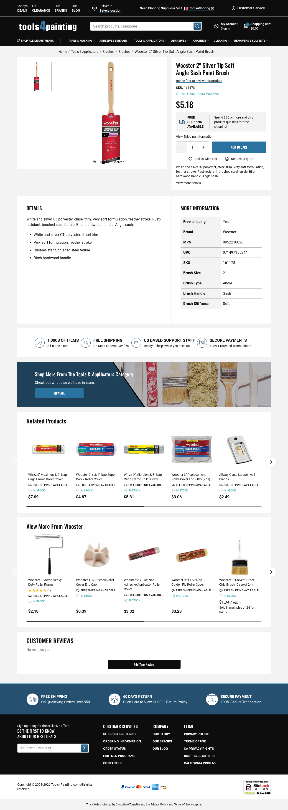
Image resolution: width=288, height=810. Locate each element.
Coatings (199, 40)
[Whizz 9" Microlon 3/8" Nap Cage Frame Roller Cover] (144, 449)
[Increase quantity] (203, 147)
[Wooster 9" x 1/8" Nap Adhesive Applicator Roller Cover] (144, 554)
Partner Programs (119, 756)
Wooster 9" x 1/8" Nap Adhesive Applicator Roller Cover (142, 584)
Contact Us (112, 763)
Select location (110, 10)
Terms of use (195, 741)
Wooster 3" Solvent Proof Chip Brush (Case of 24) (236, 582)
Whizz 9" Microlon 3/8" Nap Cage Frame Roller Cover (143, 477)
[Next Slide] (271, 462)
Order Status (114, 748)
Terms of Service (184, 804)
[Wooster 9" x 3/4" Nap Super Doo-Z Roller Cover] (96, 449)
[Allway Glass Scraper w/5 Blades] (239, 449)
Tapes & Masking (80, 40)
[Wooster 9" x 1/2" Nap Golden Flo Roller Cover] (191, 554)
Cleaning (220, 40)
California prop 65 (200, 763)
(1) (49, 590)
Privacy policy (196, 734)
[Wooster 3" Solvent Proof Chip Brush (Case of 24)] (239, 554)
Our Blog (160, 748)
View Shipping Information (194, 136)
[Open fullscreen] (111, 113)
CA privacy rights (199, 748)
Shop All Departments (37, 40)
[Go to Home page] (47, 26)
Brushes (108, 51)
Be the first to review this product (199, 81)
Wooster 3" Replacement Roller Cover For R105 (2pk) (190, 477)
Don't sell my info (199, 756)
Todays (22, 8)
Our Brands (162, 741)
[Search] (197, 26)
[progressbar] (144, 506)
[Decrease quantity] (181, 147)
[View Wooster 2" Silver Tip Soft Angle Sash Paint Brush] (36, 76)
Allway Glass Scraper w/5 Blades (237, 477)
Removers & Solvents (249, 40)
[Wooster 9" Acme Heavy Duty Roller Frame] (48, 554)
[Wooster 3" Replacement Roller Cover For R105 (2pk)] (191, 449)
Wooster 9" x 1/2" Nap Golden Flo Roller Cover (187, 582)
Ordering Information (122, 741)
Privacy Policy (159, 804)
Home (63, 51)
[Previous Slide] (17, 462)
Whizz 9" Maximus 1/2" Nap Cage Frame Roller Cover (47, 477)
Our (61, 8)
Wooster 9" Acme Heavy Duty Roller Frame (45, 582)
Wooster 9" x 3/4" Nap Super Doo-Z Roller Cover (96, 477)
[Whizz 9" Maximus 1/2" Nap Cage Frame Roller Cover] (48, 449)
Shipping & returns (119, 734)
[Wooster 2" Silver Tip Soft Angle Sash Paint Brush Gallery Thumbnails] (36, 76)
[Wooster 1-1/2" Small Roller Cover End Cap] (96, 554)
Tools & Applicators (149, 40)
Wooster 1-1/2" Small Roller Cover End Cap (95, 582)
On (41, 8)
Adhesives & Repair (113, 40)
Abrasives (178, 40)
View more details (188, 183)
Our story (161, 734)
